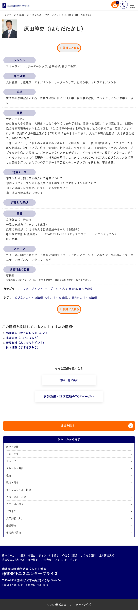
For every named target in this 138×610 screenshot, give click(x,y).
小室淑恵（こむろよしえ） (23, 337)
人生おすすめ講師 (55, 297)
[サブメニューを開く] (14, 555)
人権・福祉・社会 (16, 497)
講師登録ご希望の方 (13, 559)
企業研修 (71, 288)
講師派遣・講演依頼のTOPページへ (69, 396)
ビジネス (11, 511)
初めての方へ (9, 555)
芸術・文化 (12, 454)
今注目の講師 (69, 555)
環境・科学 (12, 482)
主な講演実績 (106, 555)
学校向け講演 (13, 532)
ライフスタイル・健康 (18, 490)
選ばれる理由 (28, 555)
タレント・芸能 (15, 468)
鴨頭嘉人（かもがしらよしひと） (27, 333)
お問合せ (46, 559)
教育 (8, 475)
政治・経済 (12, 447)
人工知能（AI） (15, 518)
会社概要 (33, 559)
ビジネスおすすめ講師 (28, 297)
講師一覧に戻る (69, 380)
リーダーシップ (54, 288)
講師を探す (68, 425)
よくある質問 (88, 555)
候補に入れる (71, 48)
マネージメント (33, 288)
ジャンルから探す (49, 555)
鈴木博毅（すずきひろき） (23, 347)
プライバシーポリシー (67, 559)
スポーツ (11, 461)
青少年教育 (86, 288)
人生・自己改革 (15, 504)
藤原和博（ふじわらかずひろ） (26, 342)
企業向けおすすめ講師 (83, 297)
